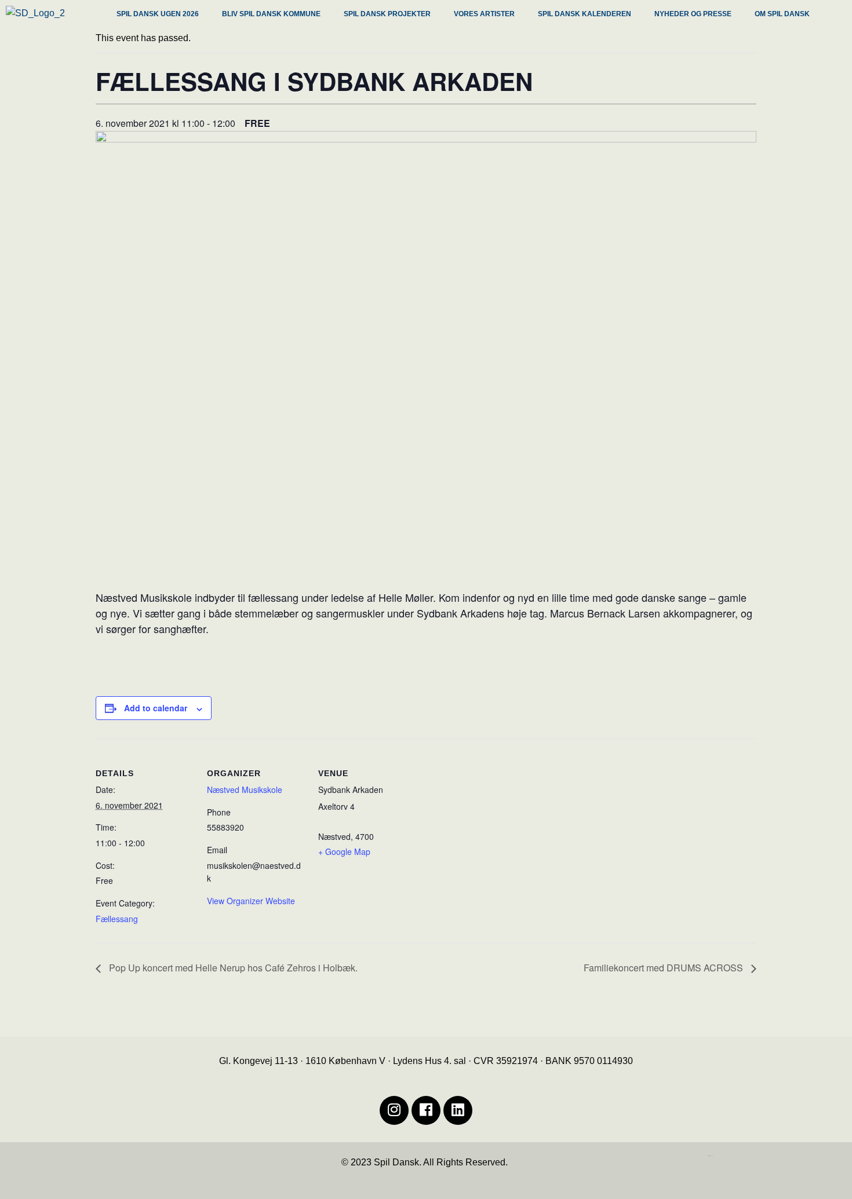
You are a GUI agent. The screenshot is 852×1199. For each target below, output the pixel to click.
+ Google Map (344, 851)
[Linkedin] (457, 1110)
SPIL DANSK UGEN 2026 (157, 14)
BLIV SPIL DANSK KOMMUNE (271, 14)
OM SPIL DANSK (782, 14)
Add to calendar (155, 708)
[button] (160, 15)
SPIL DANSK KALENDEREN (584, 14)
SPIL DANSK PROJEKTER (387, 14)
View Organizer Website (251, 900)
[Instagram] (394, 1110)
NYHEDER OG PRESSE (692, 14)
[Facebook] (426, 1110)
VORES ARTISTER (484, 14)
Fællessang (117, 918)
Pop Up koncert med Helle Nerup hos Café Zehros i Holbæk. (232, 967)
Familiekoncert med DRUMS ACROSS (664, 967)
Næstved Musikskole (244, 789)
